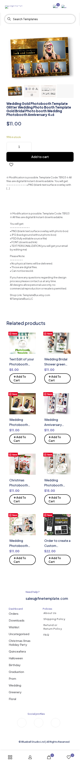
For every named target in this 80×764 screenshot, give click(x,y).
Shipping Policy (54, 619)
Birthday (15, 665)
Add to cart (40, 157)
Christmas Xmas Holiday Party (19, 642)
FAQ (46, 634)
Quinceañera (17, 651)
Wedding (15, 685)
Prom (12, 678)
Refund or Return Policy (52, 626)
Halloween (16, 658)
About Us (50, 613)
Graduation (16, 671)
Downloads (16, 620)
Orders (13, 613)
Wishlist (14, 627)
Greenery (15, 692)
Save (14, 333)
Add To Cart (20, 378)
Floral (12, 699)
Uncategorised (19, 634)
